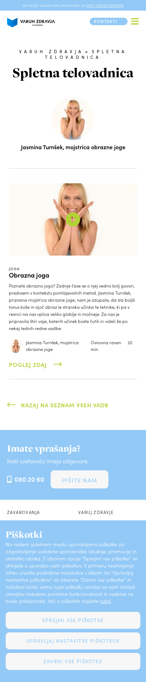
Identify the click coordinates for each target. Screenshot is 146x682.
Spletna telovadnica (86, 54)
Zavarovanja (23, 512)
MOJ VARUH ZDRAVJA (105, 5)
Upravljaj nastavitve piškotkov (73, 640)
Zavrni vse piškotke (73, 661)
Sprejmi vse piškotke (73, 620)
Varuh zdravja (51, 51)
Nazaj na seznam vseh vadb (64, 405)
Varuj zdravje (96, 512)
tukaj (105, 601)
